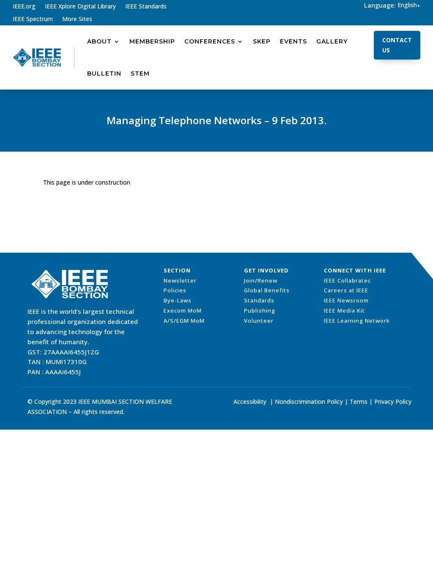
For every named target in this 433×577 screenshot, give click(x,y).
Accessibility (249, 401)
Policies (175, 290)
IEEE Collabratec (347, 280)
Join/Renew (260, 280)
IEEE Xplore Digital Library (80, 6)
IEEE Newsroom (346, 300)
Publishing (259, 310)
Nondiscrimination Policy (309, 401)
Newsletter (180, 280)
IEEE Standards (146, 6)
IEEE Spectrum (33, 19)
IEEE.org (24, 6)
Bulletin (104, 73)
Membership (152, 41)
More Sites (77, 19)
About (99, 41)
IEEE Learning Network (357, 320)
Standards (259, 300)
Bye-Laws (178, 300)
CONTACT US (397, 45)
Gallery (332, 41)
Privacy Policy (392, 401)
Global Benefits (267, 290)
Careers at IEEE (346, 290)
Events (293, 41)
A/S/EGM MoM (184, 320)
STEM (140, 73)
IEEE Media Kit (344, 310)
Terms (358, 401)
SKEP (262, 41)
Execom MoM (183, 310)
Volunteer (259, 320)
